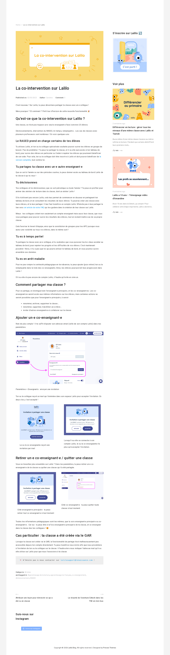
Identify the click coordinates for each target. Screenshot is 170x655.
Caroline (49, 98)
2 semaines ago (119, 123)
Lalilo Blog (72, 648)
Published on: (21, 98)
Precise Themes (109, 648)
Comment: (60, 98)
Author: (43, 98)
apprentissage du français (60, 575)
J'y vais (115, 150)
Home (18, 25)
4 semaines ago (119, 191)
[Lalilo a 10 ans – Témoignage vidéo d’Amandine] (133, 187)
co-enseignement (79, 575)
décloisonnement (22, 578)
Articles (28, 572)
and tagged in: (22, 575)
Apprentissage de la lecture (39, 575)
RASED (33, 578)
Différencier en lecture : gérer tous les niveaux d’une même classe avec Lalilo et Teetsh (133, 130)
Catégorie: (20, 572)
